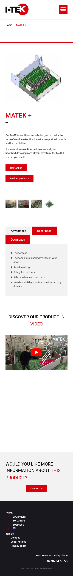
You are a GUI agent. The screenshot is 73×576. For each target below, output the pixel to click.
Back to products (19, 178)
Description (44, 231)
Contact (15, 537)
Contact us (16, 168)
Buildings (19, 520)
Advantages (18, 231)
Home (8, 25)
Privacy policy (18, 545)
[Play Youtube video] (36, 352)
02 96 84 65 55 (57, 561)
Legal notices (18, 541)
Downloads (18, 239)
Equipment (20, 516)
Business (18, 524)
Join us (9, 533)
